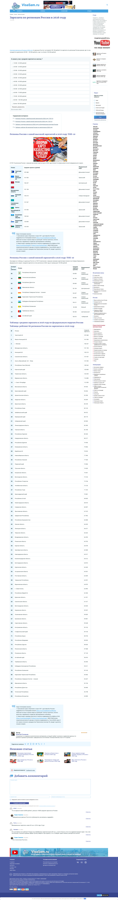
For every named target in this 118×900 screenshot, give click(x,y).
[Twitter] (28, 744)
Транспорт (96, 393)
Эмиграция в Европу (98, 402)
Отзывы (89, 11)
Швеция (95, 260)
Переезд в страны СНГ (99, 382)
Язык (95, 360)
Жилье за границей (98, 336)
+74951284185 (43, 878)
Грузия (95, 157)
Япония (95, 268)
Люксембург (96, 197)
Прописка (96, 316)
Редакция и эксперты (15, 863)
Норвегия (95, 214)
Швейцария (96, 259)
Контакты (12, 865)
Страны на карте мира (99, 357)
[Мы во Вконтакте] (78, 862)
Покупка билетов (98, 346)
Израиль (95, 163)
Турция (95, 243)
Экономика (96, 399)
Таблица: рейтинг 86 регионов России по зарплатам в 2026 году (33, 127)
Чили (94, 257)
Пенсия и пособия (98, 308)
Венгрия (95, 147)
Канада (95, 181)
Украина (95, 246)
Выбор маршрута (98, 333)
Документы (96, 287)
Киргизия (95, 185)
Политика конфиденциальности (50, 863)
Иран (94, 169)
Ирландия (95, 171)
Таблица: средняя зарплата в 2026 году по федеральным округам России (36, 124)
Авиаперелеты (97, 329)
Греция (95, 155)
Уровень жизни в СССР (99, 395)
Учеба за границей (98, 397)
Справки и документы (99, 319)
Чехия (94, 256)
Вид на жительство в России (100, 300)
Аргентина (96, 134)
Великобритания (97, 145)
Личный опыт (97, 372)
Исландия (95, 173)
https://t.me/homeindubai (23, 245)
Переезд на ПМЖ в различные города (98, 311)
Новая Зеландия (97, 213)
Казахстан (96, 177)
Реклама (12, 868)
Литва (94, 195)
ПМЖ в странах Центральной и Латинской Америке (100, 387)
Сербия (95, 227)
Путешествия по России (99, 355)
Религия (96, 392)
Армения (95, 136)
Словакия (95, 230)
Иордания (95, 168)
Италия (95, 176)
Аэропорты (96, 331)
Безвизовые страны (98, 280)
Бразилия (95, 144)
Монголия (95, 209)
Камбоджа (96, 179)
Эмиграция (97, 364)
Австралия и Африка (99, 367)
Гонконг (95, 153)
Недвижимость (97, 377)
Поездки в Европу (98, 341)
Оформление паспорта (99, 306)
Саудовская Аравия (98, 224)
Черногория (96, 254)
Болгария (95, 142)
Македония (96, 198)
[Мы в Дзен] (86, 862)
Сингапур (95, 228)
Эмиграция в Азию (98, 401)
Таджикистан (96, 235)
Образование (97, 379)
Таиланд (95, 236)
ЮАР (94, 265)
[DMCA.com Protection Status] (102, 895)
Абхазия (95, 126)
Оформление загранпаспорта (101, 340)
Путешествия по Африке (99, 353)
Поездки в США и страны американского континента (100, 344)
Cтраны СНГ (97, 275)
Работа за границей (98, 390)
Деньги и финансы (98, 334)
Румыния (95, 222)
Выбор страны (97, 370)
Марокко (95, 203)
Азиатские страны (98, 277)
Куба (94, 190)
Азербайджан (96, 131)
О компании (64, 11)
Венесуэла (96, 149)
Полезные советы (98, 348)
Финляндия (96, 249)
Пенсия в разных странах (100, 380)
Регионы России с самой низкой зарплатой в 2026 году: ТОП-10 (33, 121)
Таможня (96, 359)
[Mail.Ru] (33, 744)
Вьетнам (95, 150)
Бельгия (95, 141)
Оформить (19, 11)
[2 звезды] (83, 732)
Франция (95, 251)
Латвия (95, 192)
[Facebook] (44, 744)
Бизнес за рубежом (98, 369)
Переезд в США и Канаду (99, 384)
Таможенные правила (99, 321)
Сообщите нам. (30, 770)
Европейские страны (99, 289)
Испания (95, 174)
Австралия (96, 128)
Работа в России (98, 318)
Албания (95, 133)
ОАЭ (94, 216)
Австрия (95, 130)
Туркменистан (97, 241)
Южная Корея (96, 267)
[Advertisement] (50, 36)
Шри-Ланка (96, 262)
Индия (94, 165)
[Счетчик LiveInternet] (10, 895)
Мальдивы (96, 200)
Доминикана (96, 160)
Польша (95, 217)
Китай (94, 187)
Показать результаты (18, 107)
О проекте (12, 862)
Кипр (94, 184)
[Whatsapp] (41, 744)
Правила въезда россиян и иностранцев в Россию (100, 314)
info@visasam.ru (46, 883)
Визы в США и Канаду (99, 285)
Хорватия (95, 252)
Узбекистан (96, 244)
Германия (95, 152)
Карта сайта (12, 870)
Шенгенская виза (98, 293)
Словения (95, 232)
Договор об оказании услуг (49, 865)
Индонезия (96, 166)
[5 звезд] (86, 732)
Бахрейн (95, 137)
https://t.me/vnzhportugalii (39, 245)
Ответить (88, 812)
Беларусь (95, 139)
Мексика (95, 205)
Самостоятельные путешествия (99, 326)
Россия (95, 220)
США (94, 233)
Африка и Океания (98, 279)
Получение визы (98, 273)
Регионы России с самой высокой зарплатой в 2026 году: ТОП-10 (34, 118)
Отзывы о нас (13, 867)
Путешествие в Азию (98, 352)
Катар (94, 182)
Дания (94, 158)
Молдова (95, 206)
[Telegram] (36, 744)
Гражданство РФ (98, 302)
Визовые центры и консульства (98, 283)
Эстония (95, 264)
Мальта (95, 201)
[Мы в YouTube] (82, 862)
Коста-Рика (96, 189)
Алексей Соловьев (22, 734)
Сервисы (42, 11)
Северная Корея (97, 225)
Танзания (95, 238)
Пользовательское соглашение (50, 862)
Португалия (96, 219)
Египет (95, 161)
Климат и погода (98, 338)
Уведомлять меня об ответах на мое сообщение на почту (25, 799)
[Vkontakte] (25, 744)
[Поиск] (107, 5)
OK (84, 898)
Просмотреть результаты (100, 120)
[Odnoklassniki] (31, 744)
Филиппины (96, 248)
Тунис (94, 240)
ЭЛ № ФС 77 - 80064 (28, 882)
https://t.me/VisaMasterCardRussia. (46, 237)
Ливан (94, 193)
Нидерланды (96, 211)
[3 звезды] (84, 732)
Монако (95, 208)
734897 (62, 881)
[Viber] (39, 744)
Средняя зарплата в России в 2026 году (21, 50)
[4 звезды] (85, 732)
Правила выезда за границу (100, 350)
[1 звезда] (81, 732)
